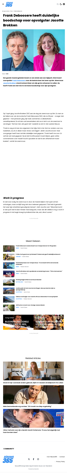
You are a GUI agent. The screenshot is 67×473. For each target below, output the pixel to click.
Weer (17, 248)
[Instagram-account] (38, 459)
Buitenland (19, 282)
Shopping (19, 292)
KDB (7, 74)
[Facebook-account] (33, 459)
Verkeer (18, 256)
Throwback (18, 11)
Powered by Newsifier (33, 469)
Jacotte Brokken (9, 83)
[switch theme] (61, 4)
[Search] (58, 4)
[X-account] (29, 459)
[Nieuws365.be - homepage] (9, 4)
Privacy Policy (60, 461)
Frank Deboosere (18, 80)
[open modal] (64, 4)
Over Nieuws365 (52, 457)
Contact (62, 457)
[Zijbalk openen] (3, 4)
